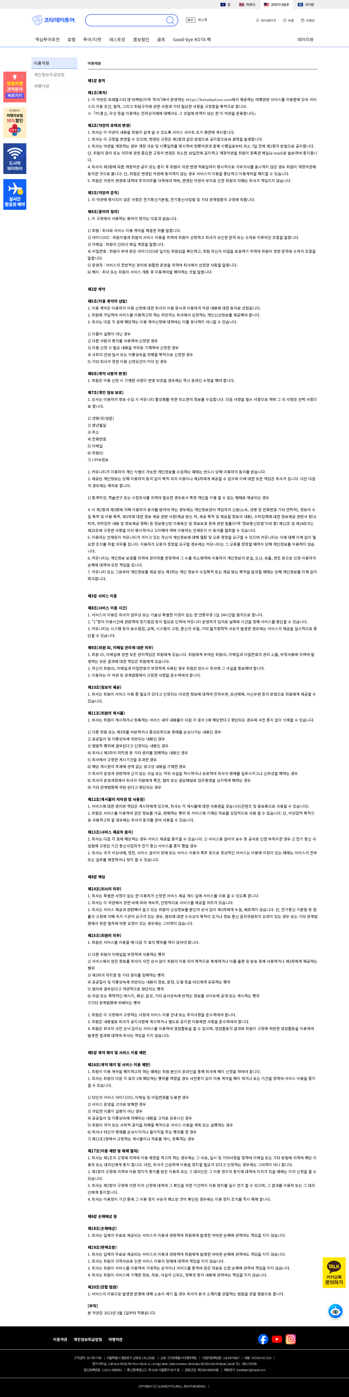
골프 (161, 39)
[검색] (170, 20)
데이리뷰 (305, 39)
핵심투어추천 (47, 39)
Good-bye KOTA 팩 (192, 39)
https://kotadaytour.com (209, 99)
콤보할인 (141, 39)
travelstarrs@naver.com (251, 1369)
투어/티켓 (92, 39)
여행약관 (41, 86)
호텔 (71, 39)
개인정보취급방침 (49, 74)
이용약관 (41, 63)
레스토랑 (117, 39)
